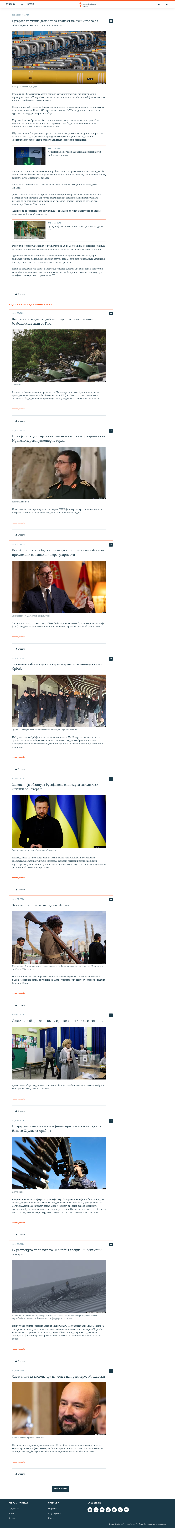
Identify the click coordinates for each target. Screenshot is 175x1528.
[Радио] (167, 4)
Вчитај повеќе (60, 1489)
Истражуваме (54, 1513)
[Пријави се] (126, 1509)
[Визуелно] (159, 4)
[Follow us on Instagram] (108, 1509)
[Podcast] (120, 1509)
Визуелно (52, 1509)
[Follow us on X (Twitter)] (96, 1509)
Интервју (52, 1518)
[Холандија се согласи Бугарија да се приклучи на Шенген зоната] (29, 156)
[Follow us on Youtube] (102, 1509)
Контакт (12, 1518)
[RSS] (114, 1509)
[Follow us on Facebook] (90, 1509)
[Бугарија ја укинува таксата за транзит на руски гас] (29, 230)
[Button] (20, 294)
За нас (11, 1513)
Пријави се (14, 1509)
